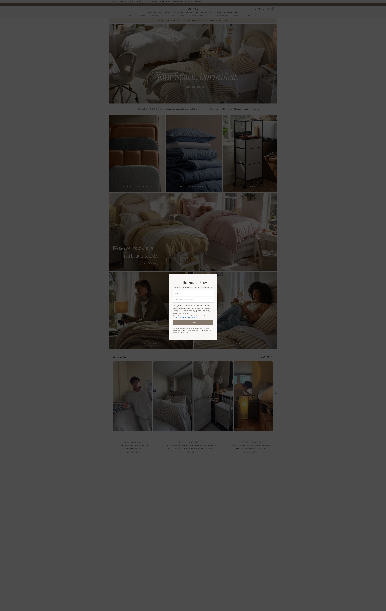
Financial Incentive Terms (190, 330)
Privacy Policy (193, 317)
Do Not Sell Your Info (181, 332)
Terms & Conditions (179, 317)
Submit (193, 322)
